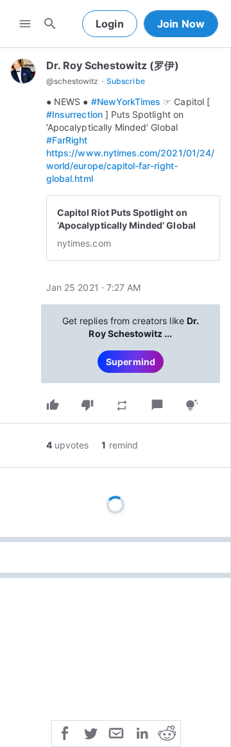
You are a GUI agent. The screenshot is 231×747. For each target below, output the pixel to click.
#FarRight (67, 140)
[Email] (116, 732)
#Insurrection (74, 114)
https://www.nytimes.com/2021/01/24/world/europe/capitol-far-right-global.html (130, 165)
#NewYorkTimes (126, 101)
